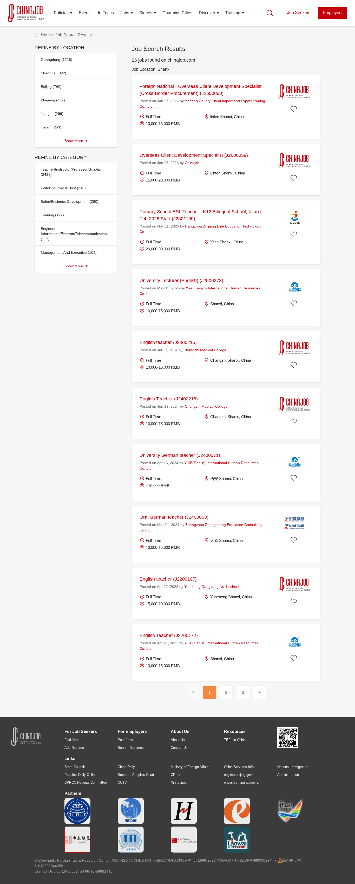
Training (232, 13)
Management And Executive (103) (69, 252)
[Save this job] (294, 109)
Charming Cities (177, 13)
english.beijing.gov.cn (240, 775)
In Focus (106, 13)
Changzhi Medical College (204, 350)
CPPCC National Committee (85, 782)
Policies (61, 13)
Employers (333, 12)
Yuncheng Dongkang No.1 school (211, 586)
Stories (145, 13)
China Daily (126, 767)
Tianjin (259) (51, 127)
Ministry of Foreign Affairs (190, 767)
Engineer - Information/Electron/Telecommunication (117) (74, 233)
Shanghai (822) (53, 73)
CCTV (122, 782)
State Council (74, 767)
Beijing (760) (51, 86)
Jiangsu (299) (52, 114)
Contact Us (179, 748)
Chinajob (192, 163)
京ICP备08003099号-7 (258, 860)
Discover (207, 13)
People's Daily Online (80, 775)
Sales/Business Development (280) (69, 201)
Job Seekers (298, 12)
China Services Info (239, 767)
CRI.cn (176, 775)
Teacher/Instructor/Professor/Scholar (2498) (71, 172)
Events (85, 13)
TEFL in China (235, 740)
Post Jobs (125, 740)
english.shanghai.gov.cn (242, 782)
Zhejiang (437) (53, 100)
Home (46, 35)
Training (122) (52, 215)
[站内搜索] (269, 13)
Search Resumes (131, 748)
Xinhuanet (178, 782)
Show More (74, 141)
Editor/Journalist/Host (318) (63, 188)
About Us (178, 740)
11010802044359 (49, 866)
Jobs (124, 13)
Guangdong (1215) (56, 59)
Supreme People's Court (136, 775)
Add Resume (74, 748)
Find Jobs (71, 740)
